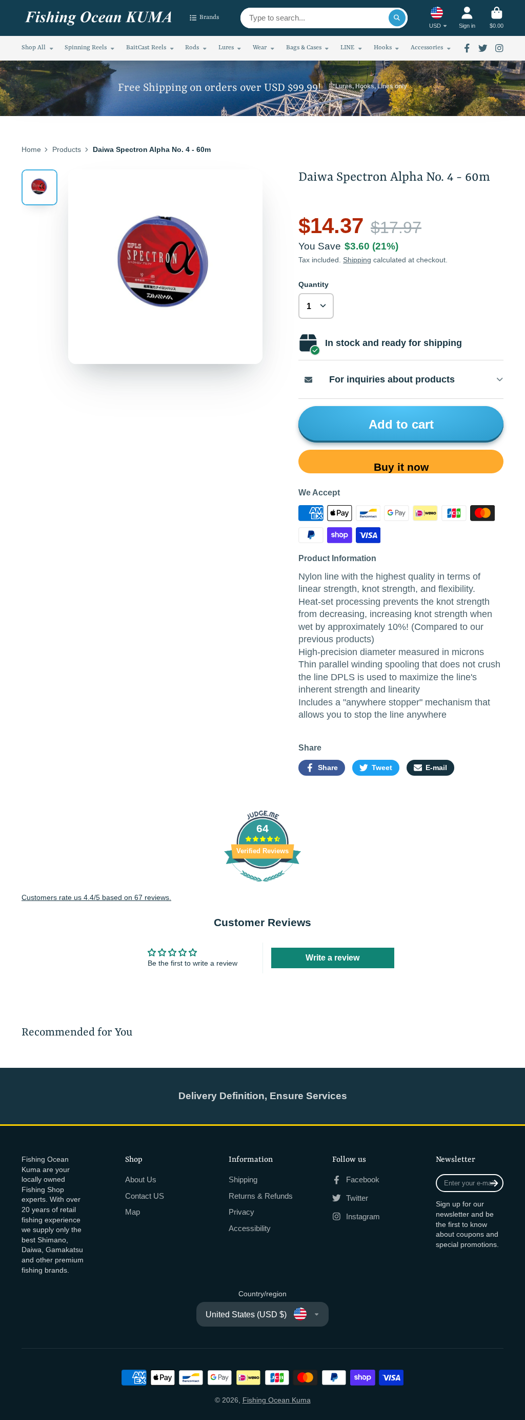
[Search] (397, 18)
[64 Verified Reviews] (262, 887)
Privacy (241, 1211)
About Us (140, 1179)
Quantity (313, 284)
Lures (226, 47)
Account (467, 18)
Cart (496, 18)
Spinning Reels (86, 47)
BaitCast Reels (146, 47)
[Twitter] (483, 48)
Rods (192, 47)
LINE (347, 47)
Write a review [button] (332, 957)
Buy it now (401, 467)
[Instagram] (499, 48)
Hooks (383, 47)
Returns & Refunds (261, 1196)
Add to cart (401, 424)
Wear (260, 47)
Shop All (34, 47)
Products (66, 149)
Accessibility (250, 1228)
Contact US (144, 1196)
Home (31, 149)
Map (132, 1211)
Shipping (357, 260)
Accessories (427, 47)
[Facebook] (467, 48)
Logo (98, 18)
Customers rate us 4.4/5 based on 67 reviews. (96, 897)
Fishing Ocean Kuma (277, 1400)
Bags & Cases (303, 47)
